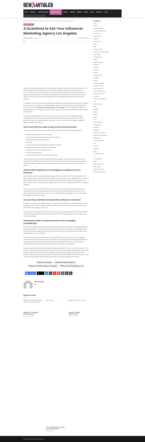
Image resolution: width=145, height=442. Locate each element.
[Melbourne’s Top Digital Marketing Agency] (33, 305)
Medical (79, 12)
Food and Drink (98, 75)
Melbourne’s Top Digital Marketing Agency (30, 313)
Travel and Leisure (43, 12)
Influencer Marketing (45, 262)
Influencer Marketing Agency (65, 262)
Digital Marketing (56, 12)
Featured (96, 70)
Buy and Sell (97, 41)
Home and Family (98, 88)
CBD (95, 46)
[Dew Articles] (38, 5)
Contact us (99, 12)
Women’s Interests (99, 169)
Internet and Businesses (100, 98)
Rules (91, 12)
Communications (98, 49)
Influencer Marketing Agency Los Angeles (43, 266)
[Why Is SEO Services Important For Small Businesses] (56, 362)
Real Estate (97, 130)
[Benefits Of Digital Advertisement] (79, 305)
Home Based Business (100, 91)
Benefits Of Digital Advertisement (74, 313)
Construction (97, 54)
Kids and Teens (98, 104)
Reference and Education (100, 135)
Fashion (65, 12)
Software (96, 148)
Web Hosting (97, 166)
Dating (95, 59)
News (95, 119)
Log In (106, 12)
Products (96, 127)
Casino (95, 44)
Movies (96, 114)
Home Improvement (99, 93)
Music (95, 117)
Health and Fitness (99, 85)
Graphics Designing (99, 83)
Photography (97, 125)
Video (95, 161)
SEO (95, 143)
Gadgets (96, 78)
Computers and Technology (101, 52)
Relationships (97, 138)
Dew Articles (29, 38)
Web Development (99, 164)
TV (94, 156)
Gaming (96, 80)
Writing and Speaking (99, 171)
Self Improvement (98, 140)
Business (33, 12)
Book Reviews (97, 36)
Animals (96, 25)
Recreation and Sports (100, 132)
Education (96, 65)
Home (26, 12)
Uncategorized (98, 158)
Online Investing (98, 122)
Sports (86, 12)
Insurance (96, 96)
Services (72, 12)
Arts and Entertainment (100, 31)
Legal (95, 106)
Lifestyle (96, 109)
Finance (96, 72)
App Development (98, 28)
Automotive (97, 33)
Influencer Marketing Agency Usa (72, 266)
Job (95, 101)
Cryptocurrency (98, 57)
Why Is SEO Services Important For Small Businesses (55, 428)
